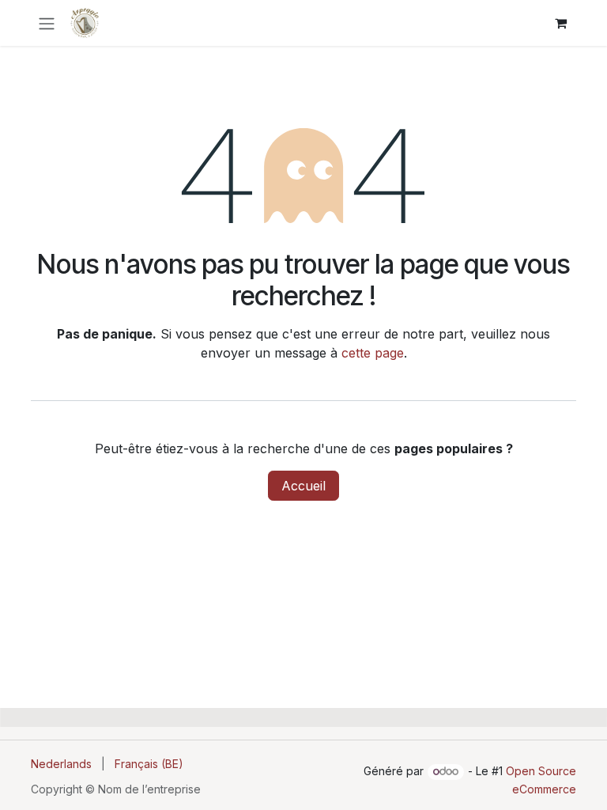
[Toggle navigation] (46, 23)
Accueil (303, 486)
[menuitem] (61, 763)
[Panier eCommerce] (560, 23)
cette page (372, 353)
